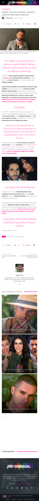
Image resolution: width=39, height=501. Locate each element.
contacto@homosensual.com (23, 483)
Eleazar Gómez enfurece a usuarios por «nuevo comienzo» (19, 410)
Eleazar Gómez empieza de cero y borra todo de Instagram (19, 330)
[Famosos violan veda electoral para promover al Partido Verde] (19, 353)
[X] (19, 284)
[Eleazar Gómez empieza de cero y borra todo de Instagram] (19, 314)
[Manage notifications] (4, 496)
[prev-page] (3, 416)
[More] (35, 24)
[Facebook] (7, 488)
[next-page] (6, 416)
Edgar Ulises (10, 18)
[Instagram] (12, 488)
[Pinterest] (31, 488)
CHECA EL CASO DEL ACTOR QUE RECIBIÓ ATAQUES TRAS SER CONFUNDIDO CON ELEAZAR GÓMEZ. (19, 211)
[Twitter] (17, 488)
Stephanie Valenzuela (19, 236)
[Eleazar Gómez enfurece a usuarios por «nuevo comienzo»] (19, 393)
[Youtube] (22, 488)
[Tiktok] (26, 488)
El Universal (15, 230)
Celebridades (6, 9)
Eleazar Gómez (9, 78)
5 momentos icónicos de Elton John (9, 256)
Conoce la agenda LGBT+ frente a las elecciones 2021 (29, 256)
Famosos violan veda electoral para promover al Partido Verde (19, 370)
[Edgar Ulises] (3, 18)
